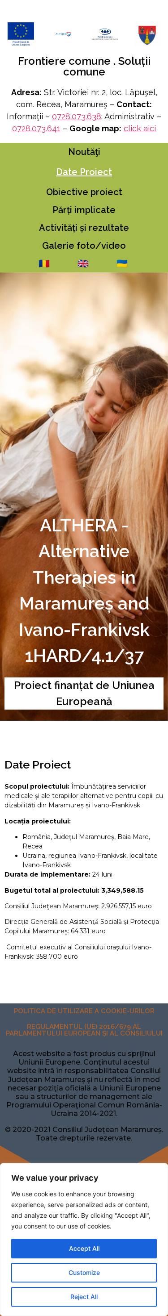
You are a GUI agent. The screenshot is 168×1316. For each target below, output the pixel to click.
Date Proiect (84, 172)
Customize (84, 1272)
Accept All (84, 1248)
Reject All (84, 1296)
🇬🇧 (83, 263)
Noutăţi (84, 151)
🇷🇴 (44, 263)
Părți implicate (84, 210)
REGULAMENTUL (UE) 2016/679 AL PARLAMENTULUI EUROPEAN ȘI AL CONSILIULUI (84, 1030)
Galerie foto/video (84, 245)
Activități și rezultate (84, 227)
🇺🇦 (122, 263)
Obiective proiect (84, 192)
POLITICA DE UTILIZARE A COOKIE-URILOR (84, 1011)
